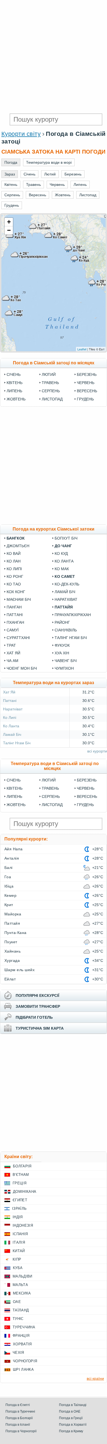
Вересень (87, 391)
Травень (50, 382)
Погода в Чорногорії (20, 1431)
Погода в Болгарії (19, 1418)
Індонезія (23, 1225)
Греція (19, 1183)
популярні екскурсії (37, 995)
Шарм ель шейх (19, 970)
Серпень (51, 391)
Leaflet (81, 349)
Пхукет (10, 942)
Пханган (15, 622)
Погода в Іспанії (17, 1425)
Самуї (13, 630)
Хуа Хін (62, 653)
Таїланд (21, 1310)
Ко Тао (14, 584)
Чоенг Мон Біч (22, 668)
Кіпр (17, 1259)
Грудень (85, 399)
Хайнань (12, 951)
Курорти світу (21, 133)
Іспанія (20, 1234)
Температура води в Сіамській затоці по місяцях (55, 766)
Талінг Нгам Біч (71, 637)
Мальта (20, 1285)
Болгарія (22, 1166)
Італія (19, 1242)
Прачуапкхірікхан (73, 615)
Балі (8, 867)
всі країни (95, 1378)
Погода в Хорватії (72, 1425)
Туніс (18, 1319)
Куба (17, 1268)
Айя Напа (13, 849)
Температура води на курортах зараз (53, 682)
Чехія (18, 1353)
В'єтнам (21, 1175)
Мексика (22, 1293)
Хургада (12, 960)
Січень (14, 374)
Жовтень (16, 399)
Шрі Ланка (23, 1369)
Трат (11, 645)
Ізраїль (19, 1208)
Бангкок (16, 538)
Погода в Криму (71, 1431)
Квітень (14, 382)
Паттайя (64, 607)
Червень (85, 382)
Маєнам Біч (19, 599)
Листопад (52, 399)
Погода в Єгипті (17, 1405)
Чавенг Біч (66, 660)
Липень (14, 391)
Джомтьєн (18, 546)
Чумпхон (64, 668)
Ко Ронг (15, 576)
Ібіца (8, 886)
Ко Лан (14, 561)
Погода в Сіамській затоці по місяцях (53, 363)
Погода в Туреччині (20, 1411)
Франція (21, 1336)
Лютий (49, 374)
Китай (19, 1251)
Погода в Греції (71, 1418)
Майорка (12, 914)
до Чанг (63, 546)
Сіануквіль (66, 630)
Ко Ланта (64, 561)
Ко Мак (62, 569)
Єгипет (20, 1200)
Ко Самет (65, 576)
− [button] (9, 230)
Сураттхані (18, 637)
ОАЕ (17, 1302)
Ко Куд (61, 553)
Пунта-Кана (15, 932)
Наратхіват (66, 599)
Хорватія (22, 1344)
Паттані (15, 615)
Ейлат (10, 979)
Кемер (10, 895)
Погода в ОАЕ (69, 1411)
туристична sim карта (40, 1028)
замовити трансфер (38, 1006)
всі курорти (97, 751)
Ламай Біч (65, 592)
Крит (8, 905)
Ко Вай (14, 553)
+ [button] (9, 221)
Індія (18, 1217)
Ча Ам (12, 660)
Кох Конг (16, 592)
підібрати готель (34, 1017)
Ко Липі (14, 569)
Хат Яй (13, 653)
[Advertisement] (53, 56)
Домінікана (24, 1192)
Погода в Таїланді (72, 1405)
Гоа (7, 877)
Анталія (11, 858)
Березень (87, 374)
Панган (14, 607)
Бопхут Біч (66, 538)
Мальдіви (22, 1276)
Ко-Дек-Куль (67, 584)
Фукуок (62, 645)
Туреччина (24, 1327)
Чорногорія (25, 1361)
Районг (62, 622)
